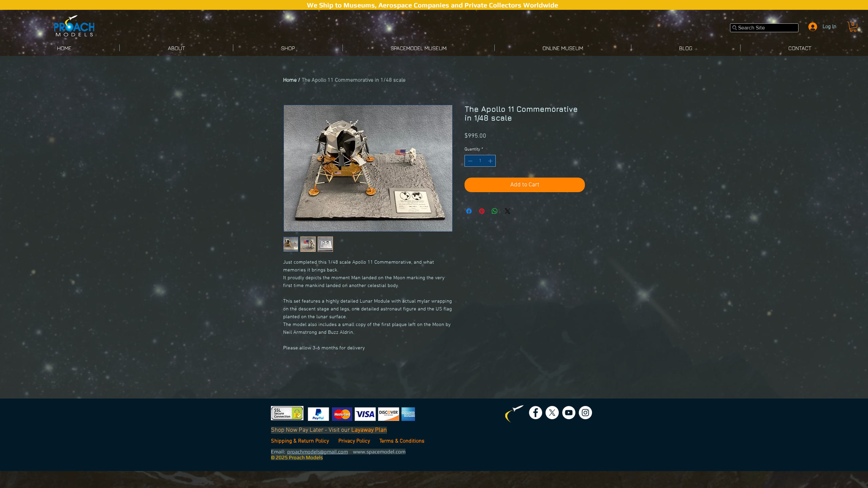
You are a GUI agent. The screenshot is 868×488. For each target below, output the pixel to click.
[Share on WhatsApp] (495, 222)
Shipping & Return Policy (300, 441)
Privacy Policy (355, 441)
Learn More (565, 147)
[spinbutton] (480, 172)
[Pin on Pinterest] (482, 222)
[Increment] (491, 172)
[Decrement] (470, 172)
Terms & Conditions (402, 441)
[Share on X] (508, 222)
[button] (853, 27)
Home (290, 80)
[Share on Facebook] (469, 222)
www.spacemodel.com (379, 451)
